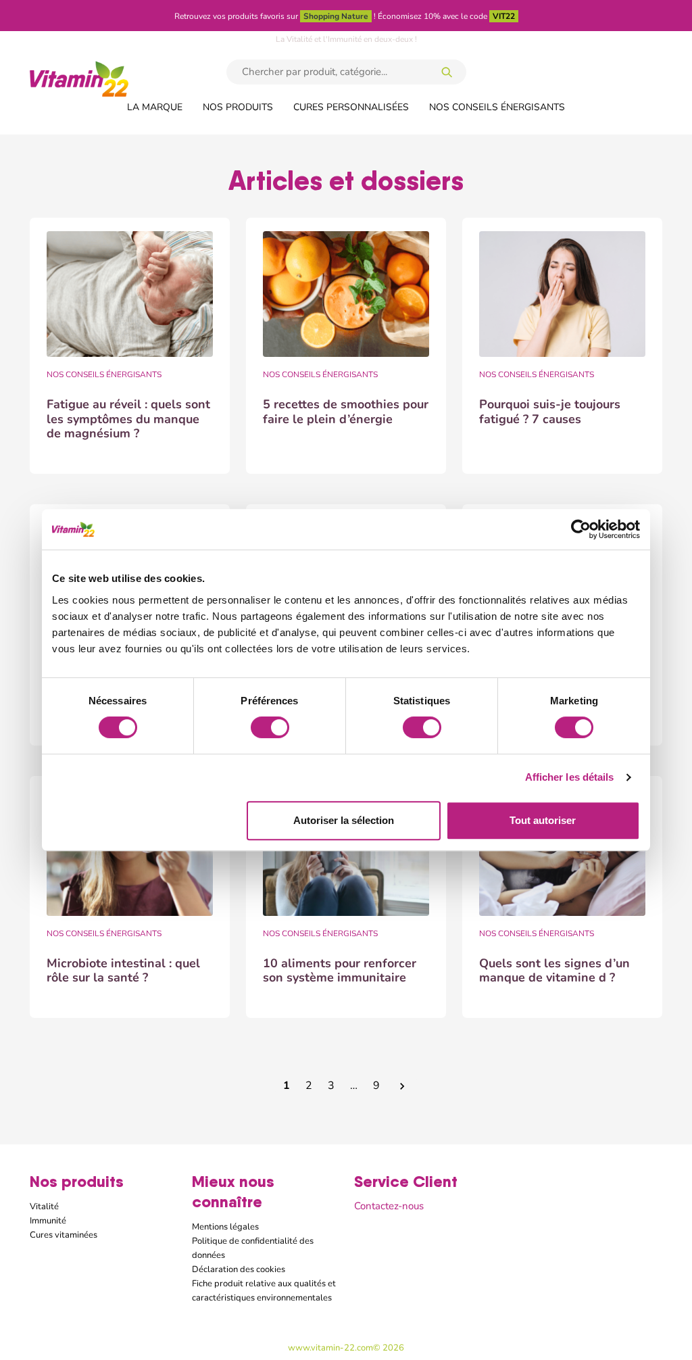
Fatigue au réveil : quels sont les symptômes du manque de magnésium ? (128, 418)
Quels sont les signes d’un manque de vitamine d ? (554, 970)
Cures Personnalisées (351, 106)
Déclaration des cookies (238, 1269)
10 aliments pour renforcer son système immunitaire (339, 970)
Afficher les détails (569, 777)
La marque (154, 106)
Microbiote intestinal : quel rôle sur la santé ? (123, 970)
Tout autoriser (543, 820)
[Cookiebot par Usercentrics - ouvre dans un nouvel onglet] (581, 529)
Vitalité (44, 1206)
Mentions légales (225, 1226)
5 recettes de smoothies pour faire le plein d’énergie (345, 411)
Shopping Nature (335, 16)
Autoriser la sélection (343, 820)
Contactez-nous (389, 1205)
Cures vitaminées (63, 1235)
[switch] (270, 727)
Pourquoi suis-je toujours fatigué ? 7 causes (549, 411)
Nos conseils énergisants (497, 106)
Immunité (48, 1220)
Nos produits (238, 106)
